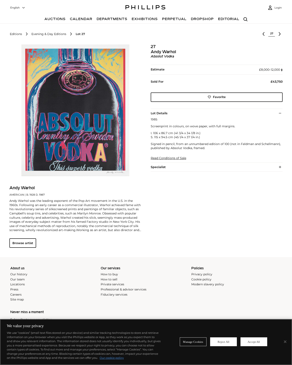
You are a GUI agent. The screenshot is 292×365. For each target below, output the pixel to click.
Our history (18, 274)
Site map (17, 299)
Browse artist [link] (22, 243)
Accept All (254, 341)
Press (14, 289)
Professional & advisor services (123, 289)
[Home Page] (145, 8)
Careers (16, 294)
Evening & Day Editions (48, 34)
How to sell (109, 279)
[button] (74, 110)
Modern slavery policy (207, 284)
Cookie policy (201, 279)
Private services (112, 284)
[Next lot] (280, 34)
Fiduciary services (114, 294)
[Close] (285, 341)
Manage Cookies (193, 341)
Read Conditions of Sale (168, 158)
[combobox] (17, 8)
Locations (17, 284)
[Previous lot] (264, 34)
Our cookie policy (112, 357)
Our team (17, 279)
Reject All (223, 341)
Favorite (219, 97)
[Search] (245, 19)
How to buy (109, 274)
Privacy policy (201, 274)
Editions (16, 34)
